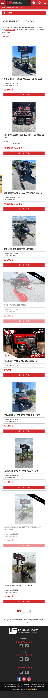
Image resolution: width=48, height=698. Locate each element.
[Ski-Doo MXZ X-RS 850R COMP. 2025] (24, 453)
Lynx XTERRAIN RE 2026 (14, 305)
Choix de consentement (37, 686)
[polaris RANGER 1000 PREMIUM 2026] (24, 397)
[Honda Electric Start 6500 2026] (24, 343)
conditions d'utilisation (22, 686)
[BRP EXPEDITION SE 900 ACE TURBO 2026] (24, 61)
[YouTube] (24, 679)
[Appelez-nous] (45, 3)
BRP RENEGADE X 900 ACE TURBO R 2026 (22, 193)
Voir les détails (24, 95)
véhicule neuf (10, 30)
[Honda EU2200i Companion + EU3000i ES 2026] (24, 117)
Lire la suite (5, 36)
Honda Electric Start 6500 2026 (20, 361)
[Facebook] (19, 679)
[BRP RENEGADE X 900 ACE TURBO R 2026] (24, 175)
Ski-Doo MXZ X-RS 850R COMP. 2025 (20, 471)
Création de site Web (17, 689)
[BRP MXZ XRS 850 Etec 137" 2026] (24, 231)
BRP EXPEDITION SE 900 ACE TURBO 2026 (22, 79)
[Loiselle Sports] (18, 3)
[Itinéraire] (39, 3)
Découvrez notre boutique (12, 7)
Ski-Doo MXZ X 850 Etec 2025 (17, 586)
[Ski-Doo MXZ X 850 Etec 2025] (24, 567)
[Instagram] (29, 679)
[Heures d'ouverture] (34, 3)
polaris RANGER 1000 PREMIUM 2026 (21, 415)
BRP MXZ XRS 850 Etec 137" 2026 (18, 249)
